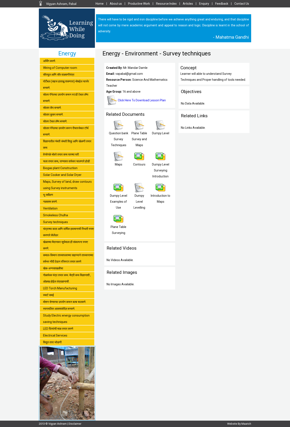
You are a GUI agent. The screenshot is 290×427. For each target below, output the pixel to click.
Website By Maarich (239, 423)
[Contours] (139, 160)
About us (116, 3)
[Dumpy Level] (160, 129)
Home (100, 3)
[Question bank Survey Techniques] (118, 129)
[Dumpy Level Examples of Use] (118, 191)
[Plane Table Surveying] (118, 223)
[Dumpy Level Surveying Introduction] (160, 160)
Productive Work (139, 3)
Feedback (221, 3)
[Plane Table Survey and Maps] (139, 129)
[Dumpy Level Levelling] (139, 191)
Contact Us (241, 3)
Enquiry (204, 3)
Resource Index (166, 3)
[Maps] (118, 160)
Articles (188, 3)
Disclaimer (75, 423)
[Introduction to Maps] (160, 191)
